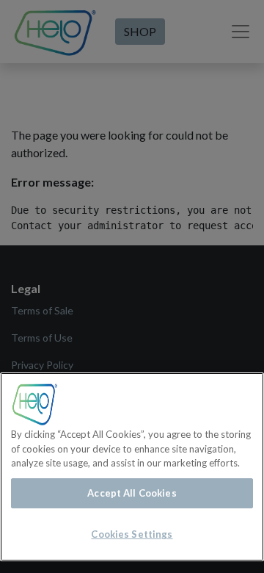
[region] (132, 466)
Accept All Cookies (131, 493)
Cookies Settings (131, 534)
